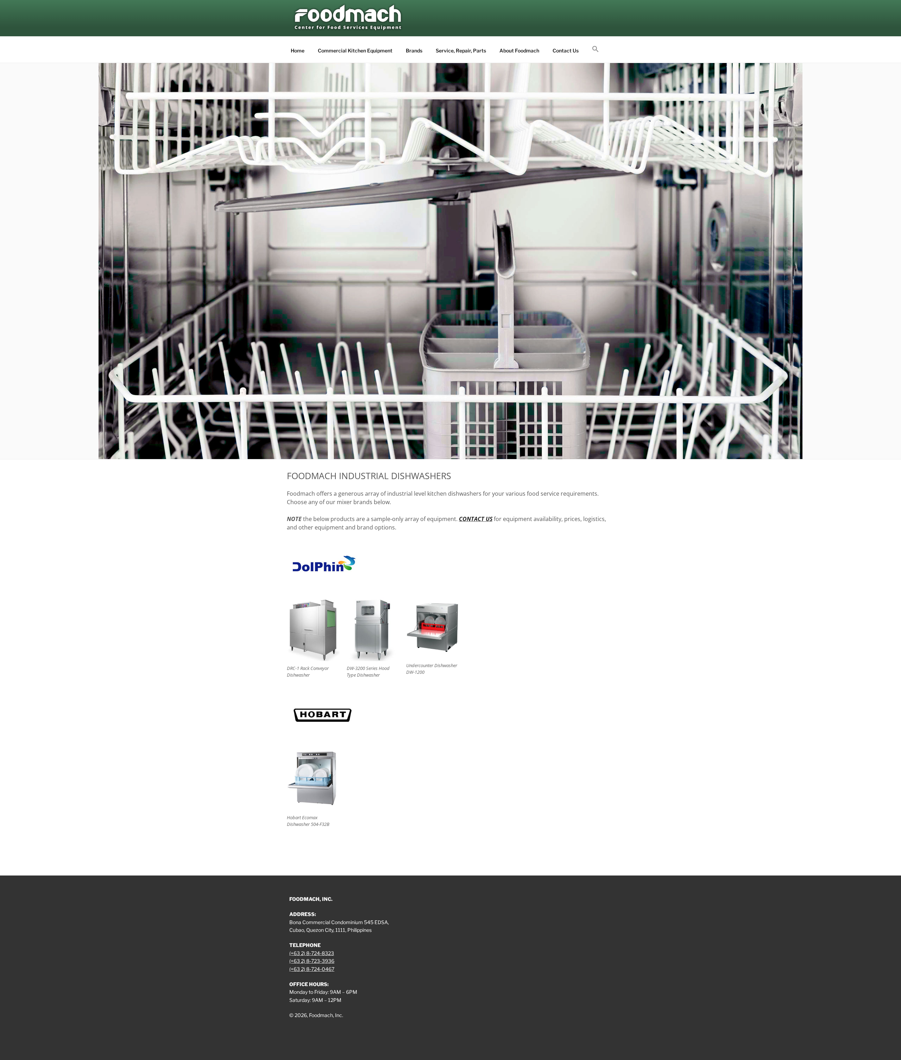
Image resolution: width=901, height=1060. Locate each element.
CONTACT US (475, 519)
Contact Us (566, 51)
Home (297, 51)
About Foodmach (519, 51)
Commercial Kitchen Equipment (355, 51)
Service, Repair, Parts (461, 51)
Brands (414, 51)
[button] (595, 49)
